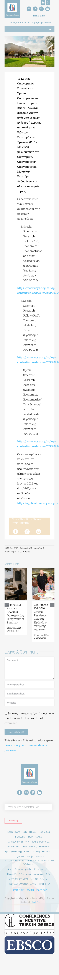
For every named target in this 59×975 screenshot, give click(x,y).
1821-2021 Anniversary (18, 884)
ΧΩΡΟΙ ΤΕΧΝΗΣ (12, 846)
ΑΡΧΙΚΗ (33, 884)
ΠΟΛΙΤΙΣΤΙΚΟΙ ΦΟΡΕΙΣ (40, 842)
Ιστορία (39, 856)
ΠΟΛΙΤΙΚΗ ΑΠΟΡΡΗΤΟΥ (37, 890)
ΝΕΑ (48, 874)
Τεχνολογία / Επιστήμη (24, 856)
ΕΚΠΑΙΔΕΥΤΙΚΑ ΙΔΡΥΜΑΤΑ (18, 842)
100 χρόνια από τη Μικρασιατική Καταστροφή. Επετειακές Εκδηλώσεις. (29, 862)
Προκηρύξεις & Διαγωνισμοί (19, 874)
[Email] (38, 531)
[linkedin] (47, 8)
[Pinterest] (27, 531)
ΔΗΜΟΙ (24, 846)
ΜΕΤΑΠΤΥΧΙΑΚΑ (35, 837)
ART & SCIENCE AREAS (18, 879)
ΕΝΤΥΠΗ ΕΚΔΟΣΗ (30, 832)
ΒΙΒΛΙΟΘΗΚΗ (20, 837)
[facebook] (29, 8)
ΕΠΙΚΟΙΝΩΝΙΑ (45, 846)
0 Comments (24, 551)
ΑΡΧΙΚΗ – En (44, 884)
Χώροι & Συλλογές (32, 851)
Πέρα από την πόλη (23, 869)
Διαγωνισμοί (38, 874)
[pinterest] (41, 8)
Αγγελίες (33, 846)
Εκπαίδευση (47, 851)
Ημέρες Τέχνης (13, 832)
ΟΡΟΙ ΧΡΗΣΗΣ (19, 890)
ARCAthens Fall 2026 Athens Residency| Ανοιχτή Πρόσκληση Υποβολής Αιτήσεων (41, 617)
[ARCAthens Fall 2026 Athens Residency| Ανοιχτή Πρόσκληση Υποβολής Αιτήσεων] (43, 570)
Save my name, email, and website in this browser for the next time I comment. (29, 718)
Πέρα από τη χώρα (41, 869)
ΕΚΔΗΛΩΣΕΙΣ (44, 832)
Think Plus (36, 902)
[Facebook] (15, 531)
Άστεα (10, 869)
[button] (7, 605)
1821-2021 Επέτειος (39, 879)
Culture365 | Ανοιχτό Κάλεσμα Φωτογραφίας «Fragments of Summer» (15, 613)
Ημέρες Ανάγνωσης (13, 851)
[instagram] (35, 8)
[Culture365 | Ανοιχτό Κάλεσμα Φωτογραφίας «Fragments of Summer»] (16, 570)
